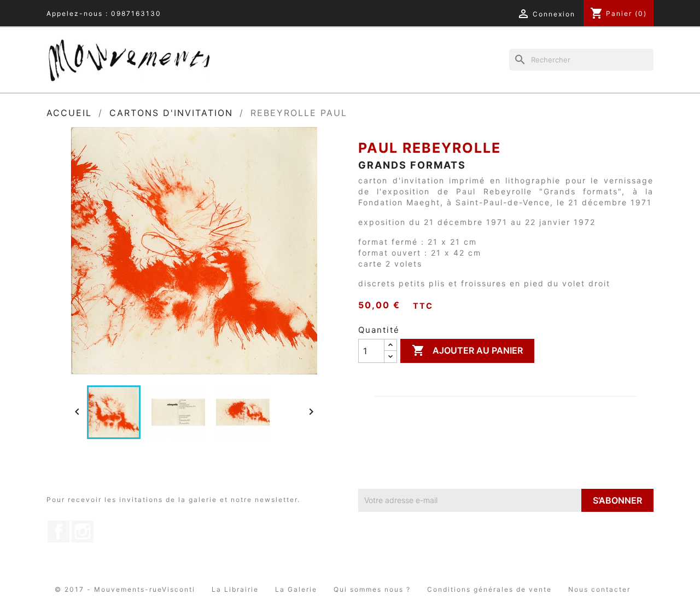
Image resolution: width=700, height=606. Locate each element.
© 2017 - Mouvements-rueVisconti (125, 589)
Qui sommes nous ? (372, 589)
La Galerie (296, 589)
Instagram (83, 531)
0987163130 (136, 13)
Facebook (58, 531)
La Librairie (235, 589)
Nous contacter (599, 589)
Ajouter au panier (467, 350)
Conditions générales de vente (489, 589)
